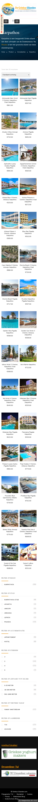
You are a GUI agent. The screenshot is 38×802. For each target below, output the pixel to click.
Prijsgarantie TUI (7, 794)
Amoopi (7, 609)
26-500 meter (9, 690)
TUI (5, 725)
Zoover (7, 729)
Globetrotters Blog (11, 799)
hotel (7, 642)
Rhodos (4, 45)
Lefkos (7, 617)
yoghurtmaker (9, 745)
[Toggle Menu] (6, 21)
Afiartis (8, 604)
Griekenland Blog (19, 796)
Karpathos (9, 584)
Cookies (29, 794)
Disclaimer (20, 794)
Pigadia (7, 622)
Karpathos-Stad (11, 600)
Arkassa (8, 613)
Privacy (7, 796)
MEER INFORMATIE (9, 87)
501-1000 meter (10, 694)
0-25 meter (8, 685)
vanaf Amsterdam (12, 709)
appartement (10, 637)
